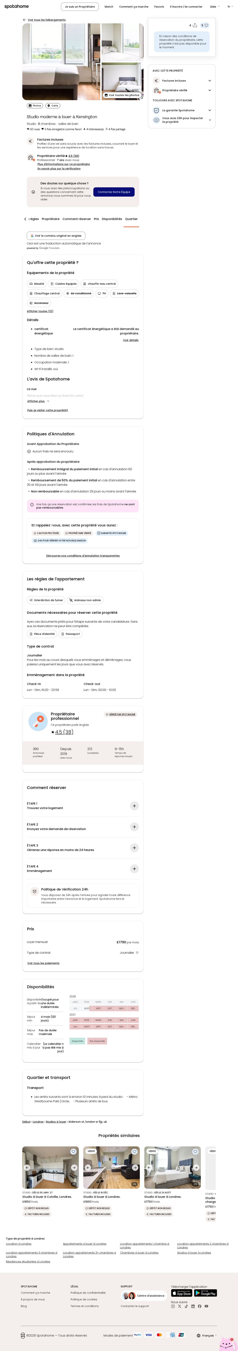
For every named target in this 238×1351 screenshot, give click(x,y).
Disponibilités (112, 219)
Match (109, 7)
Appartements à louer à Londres (84, 1244)
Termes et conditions (85, 1306)
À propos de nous (33, 1299)
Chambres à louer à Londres (139, 1253)
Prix (96, 219)
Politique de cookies (84, 1299)
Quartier (131, 219)
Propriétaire (51, 219)
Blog (24, 1306)
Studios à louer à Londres (194, 1253)
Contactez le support (135, 1306)
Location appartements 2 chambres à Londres (203, 1245)
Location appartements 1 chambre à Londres (144, 1245)
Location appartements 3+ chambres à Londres (89, 1254)
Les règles (31, 219)
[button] (215, 6)
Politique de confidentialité (88, 1293)
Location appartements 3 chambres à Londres (31, 1254)
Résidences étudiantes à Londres (28, 1261)
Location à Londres (18, 1244)
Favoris (159, 7)
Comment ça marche (133, 7)
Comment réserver (76, 219)
